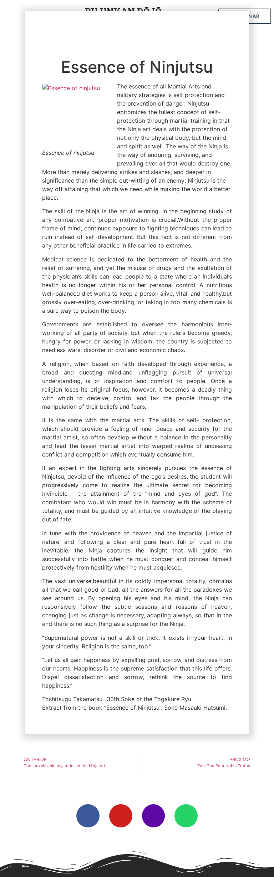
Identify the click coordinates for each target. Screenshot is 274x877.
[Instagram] (153, 815)
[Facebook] (88, 815)
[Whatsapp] (186, 815)
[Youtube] (120, 815)
